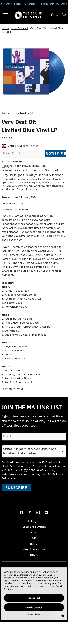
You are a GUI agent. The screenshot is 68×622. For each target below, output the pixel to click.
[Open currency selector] (58, 15)
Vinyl (34, 532)
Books (34, 543)
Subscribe (16, 487)
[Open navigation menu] (6, 15)
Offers (34, 554)
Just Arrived (19, 28)
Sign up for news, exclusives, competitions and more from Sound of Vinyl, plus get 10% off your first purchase (32, 171)
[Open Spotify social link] (46, 512)
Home (5, 28)
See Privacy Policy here (25, 189)
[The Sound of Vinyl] (28, 15)
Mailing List (34, 521)
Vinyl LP (19, 389)
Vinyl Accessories (34, 549)
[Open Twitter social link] (30, 512)
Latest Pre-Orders (34, 526)
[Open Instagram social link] (38, 512)
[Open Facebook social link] (21, 512)
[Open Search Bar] (53, 15)
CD (34, 537)
